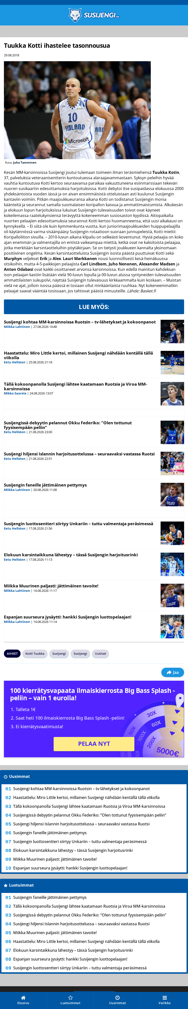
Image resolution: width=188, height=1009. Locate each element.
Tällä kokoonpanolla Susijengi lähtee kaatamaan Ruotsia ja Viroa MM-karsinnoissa (75, 386)
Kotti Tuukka (35, 653)
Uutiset (100, 653)
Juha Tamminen (24, 162)
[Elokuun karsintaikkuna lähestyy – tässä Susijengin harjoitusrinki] (172, 564)
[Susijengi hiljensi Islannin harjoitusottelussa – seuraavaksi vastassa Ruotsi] (172, 463)
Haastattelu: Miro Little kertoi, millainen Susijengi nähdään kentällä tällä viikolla (78, 355)
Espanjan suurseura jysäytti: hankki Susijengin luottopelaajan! (67, 617)
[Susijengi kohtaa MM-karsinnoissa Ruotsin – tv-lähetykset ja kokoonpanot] (172, 331)
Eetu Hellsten (14, 362)
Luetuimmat (21, 885)
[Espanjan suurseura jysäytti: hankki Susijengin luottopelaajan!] (172, 626)
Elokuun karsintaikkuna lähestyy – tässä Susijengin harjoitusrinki (71, 555)
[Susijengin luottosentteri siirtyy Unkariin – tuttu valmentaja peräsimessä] (172, 533)
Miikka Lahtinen (17, 326)
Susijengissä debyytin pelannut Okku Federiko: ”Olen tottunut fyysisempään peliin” (68, 425)
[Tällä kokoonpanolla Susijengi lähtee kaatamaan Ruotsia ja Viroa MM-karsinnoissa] (172, 393)
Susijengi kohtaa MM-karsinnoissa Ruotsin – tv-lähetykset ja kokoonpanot (80, 322)
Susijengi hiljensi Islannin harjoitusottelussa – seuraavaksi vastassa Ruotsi (79, 454)
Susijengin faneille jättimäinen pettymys (45, 485)
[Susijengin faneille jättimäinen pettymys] (172, 494)
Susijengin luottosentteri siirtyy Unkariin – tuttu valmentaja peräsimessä (78, 523)
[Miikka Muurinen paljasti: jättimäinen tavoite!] (172, 595)
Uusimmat (19, 776)
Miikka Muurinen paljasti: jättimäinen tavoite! (51, 586)
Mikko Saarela (15, 393)
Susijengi (59, 653)
